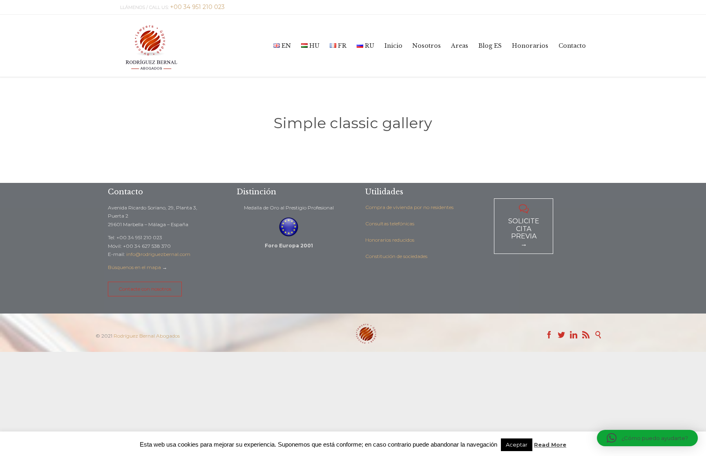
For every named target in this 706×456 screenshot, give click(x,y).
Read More (550, 444)
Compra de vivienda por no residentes (409, 207)
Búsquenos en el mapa (134, 267)
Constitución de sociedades (396, 256)
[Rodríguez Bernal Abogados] (151, 46)
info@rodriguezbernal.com (158, 254)
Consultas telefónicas (389, 223)
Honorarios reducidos (389, 240)
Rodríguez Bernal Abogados (147, 336)
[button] (647, 438)
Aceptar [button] (516, 444)
